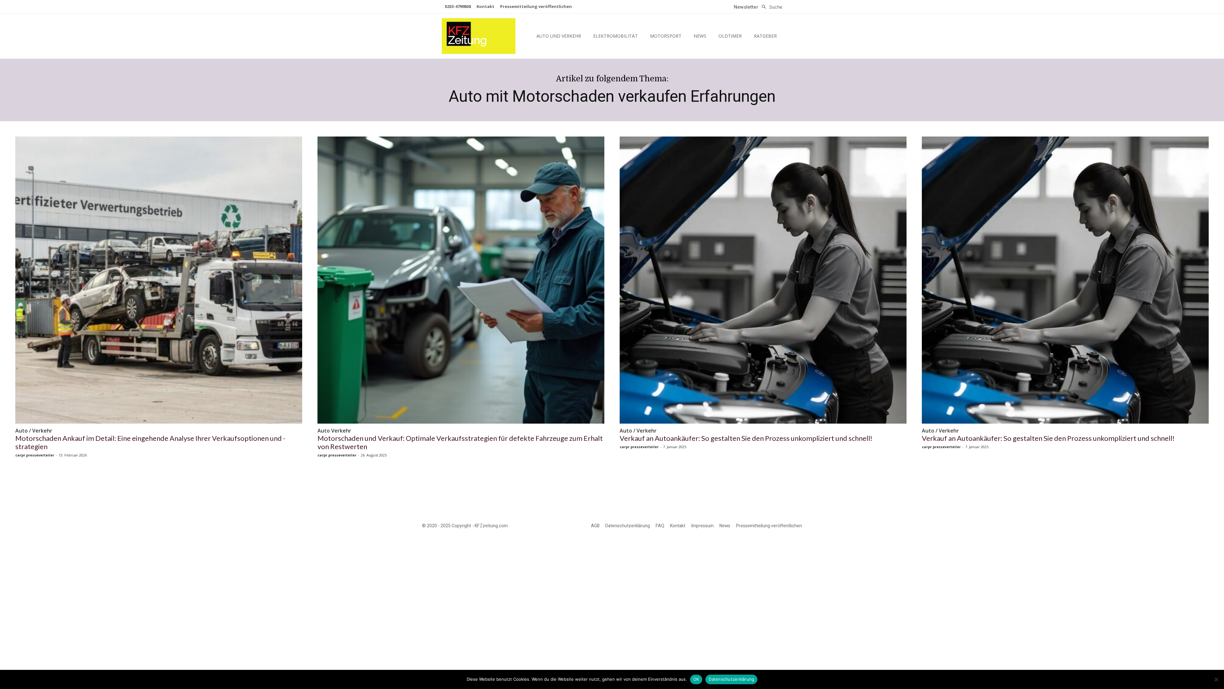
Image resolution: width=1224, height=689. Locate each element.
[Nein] (1216, 679)
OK (696, 679)
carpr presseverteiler (34, 455)
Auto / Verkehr (33, 431)
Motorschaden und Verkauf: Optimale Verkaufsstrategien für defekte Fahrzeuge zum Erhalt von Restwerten (460, 442)
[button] (770, 7)
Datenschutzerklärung (731, 679)
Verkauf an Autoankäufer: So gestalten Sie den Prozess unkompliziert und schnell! (746, 438)
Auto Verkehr (334, 431)
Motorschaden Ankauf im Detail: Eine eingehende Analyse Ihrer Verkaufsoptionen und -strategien (150, 442)
